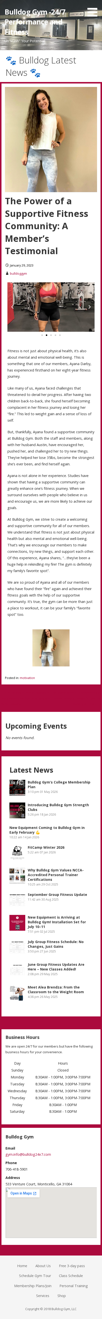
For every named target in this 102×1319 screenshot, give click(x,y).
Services (42, 1295)
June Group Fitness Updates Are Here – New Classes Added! (56, 966)
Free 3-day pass (72, 1265)
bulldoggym (18, 273)
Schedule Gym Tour (35, 1275)
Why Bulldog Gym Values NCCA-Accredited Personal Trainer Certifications (56, 875)
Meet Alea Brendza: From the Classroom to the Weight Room (56, 989)
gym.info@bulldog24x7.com (28, 1154)
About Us (43, 1265)
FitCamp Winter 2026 (46, 847)
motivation (27, 678)
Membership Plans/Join (32, 1285)
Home (22, 1265)
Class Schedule (71, 1275)
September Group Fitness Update (57, 894)
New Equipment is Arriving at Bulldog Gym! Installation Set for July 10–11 (57, 922)
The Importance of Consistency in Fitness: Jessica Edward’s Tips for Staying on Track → (76, 698)
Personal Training (73, 1285)
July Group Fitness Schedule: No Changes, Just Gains (56, 944)
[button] (12, 307)
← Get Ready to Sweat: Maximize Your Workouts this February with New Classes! (26, 698)
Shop (61, 1295)
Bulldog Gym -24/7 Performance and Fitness (34, 22)
